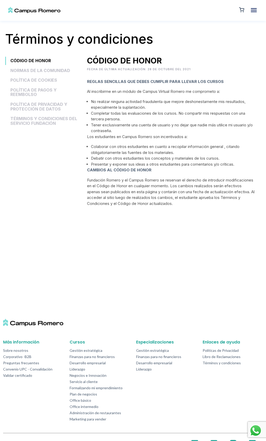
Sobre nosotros (15, 350)
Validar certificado (17, 375)
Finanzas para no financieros (92, 356)
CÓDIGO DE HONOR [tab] (30, 60)
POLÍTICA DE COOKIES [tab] (33, 80)
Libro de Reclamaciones (222, 356)
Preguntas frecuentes (21, 363)
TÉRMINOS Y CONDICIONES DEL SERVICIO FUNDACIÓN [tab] (43, 121)
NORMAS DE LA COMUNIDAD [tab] (40, 70)
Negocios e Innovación (88, 375)
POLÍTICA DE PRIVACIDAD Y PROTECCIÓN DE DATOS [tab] (38, 107)
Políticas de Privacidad (221, 350)
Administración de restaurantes (95, 413)
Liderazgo (77, 369)
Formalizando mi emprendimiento (96, 388)
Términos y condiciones (222, 363)
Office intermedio (84, 406)
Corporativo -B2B (17, 356)
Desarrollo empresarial (88, 363)
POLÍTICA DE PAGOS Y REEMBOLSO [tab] (33, 92)
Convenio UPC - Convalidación (27, 369)
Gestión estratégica (86, 350)
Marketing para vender (88, 419)
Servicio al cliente (84, 381)
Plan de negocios (83, 394)
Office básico (80, 400)
